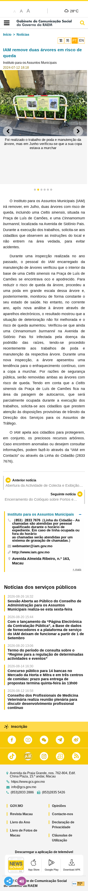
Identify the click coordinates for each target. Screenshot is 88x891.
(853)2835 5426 (53, 792)
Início (7, 34)
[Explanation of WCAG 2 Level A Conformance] (78, 883)
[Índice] (5, 23)
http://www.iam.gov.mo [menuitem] (31, 552)
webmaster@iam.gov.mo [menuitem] (32, 546)
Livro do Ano (20, 822)
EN (81, 40)
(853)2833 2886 (22, 792)
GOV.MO (16, 806)
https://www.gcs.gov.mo (28, 781)
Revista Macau (21, 814)
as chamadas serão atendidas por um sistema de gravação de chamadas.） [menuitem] (42, 539)
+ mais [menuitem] (77, 569)
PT (74, 40)
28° (74, 11)
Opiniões (59, 806)
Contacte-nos (62, 814)
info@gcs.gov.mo (23, 787)
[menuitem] (44, 514)
